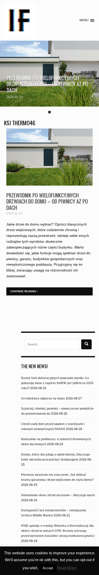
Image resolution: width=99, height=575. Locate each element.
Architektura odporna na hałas (43, 398)
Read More (66, 568)
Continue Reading (23, 291)
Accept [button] (48, 568)
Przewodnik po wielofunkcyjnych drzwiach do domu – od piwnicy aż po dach (47, 84)
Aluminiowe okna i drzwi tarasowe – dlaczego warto (58, 495)
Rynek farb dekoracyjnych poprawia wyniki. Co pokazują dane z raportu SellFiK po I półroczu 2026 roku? (57, 383)
